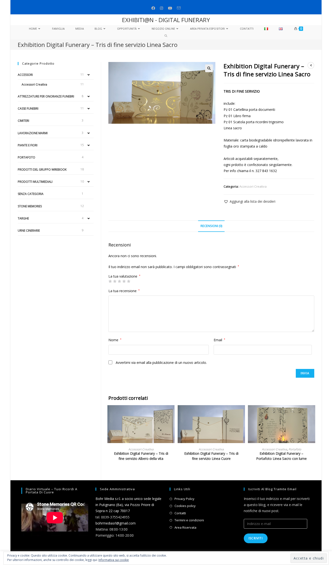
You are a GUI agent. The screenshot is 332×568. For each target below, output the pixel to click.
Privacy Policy (184, 499)
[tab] (211, 226)
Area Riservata (185, 527)
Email (219, 340)
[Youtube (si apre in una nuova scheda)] (170, 8)
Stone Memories (30, 206)
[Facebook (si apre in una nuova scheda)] (153, 8)
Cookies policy (185, 506)
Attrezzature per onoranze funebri (46, 96)
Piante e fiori (27, 145)
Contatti (180, 513)
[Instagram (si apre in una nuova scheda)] (161, 8)
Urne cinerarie (29, 230)
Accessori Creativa (253, 186)
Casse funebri (28, 108)
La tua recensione (124, 290)
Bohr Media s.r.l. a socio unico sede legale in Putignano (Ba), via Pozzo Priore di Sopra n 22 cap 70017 (128, 504)
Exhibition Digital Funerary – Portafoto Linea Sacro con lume (281, 456)
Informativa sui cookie (113, 560)
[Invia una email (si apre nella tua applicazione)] (179, 8)
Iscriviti (256, 538)
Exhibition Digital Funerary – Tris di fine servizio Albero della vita (141, 456)
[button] (249, 201)
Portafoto (294, 449)
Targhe (23, 218)
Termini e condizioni (189, 520)
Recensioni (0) (211, 226)
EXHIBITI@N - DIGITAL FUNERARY (166, 20)
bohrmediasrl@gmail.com (116, 523)
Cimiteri (23, 121)
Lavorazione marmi (33, 133)
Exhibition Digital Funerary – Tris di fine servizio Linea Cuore (211, 456)
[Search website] (166, 36)
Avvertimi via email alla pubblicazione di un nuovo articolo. (161, 362)
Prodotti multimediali (35, 182)
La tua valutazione (124, 276)
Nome (115, 340)
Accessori (25, 75)
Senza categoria (31, 194)
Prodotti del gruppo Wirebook (42, 169)
